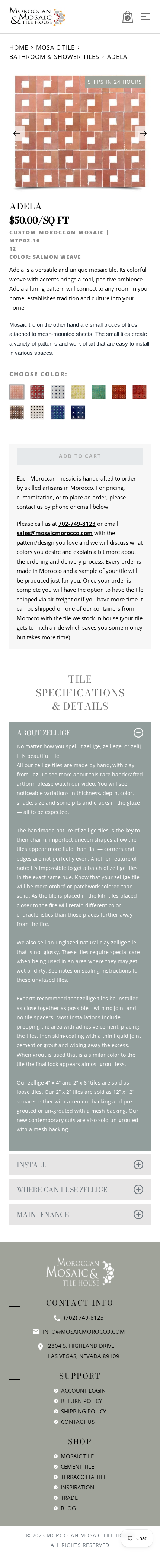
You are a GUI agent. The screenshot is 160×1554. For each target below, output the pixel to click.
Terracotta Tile (83, 1477)
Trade (69, 1497)
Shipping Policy (83, 1411)
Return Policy (81, 1401)
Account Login (83, 1390)
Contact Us (78, 1421)
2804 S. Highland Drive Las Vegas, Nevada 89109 (83, 1351)
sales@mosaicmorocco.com (55, 533)
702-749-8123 (77, 523)
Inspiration (77, 1487)
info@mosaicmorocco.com (84, 1331)
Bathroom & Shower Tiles (54, 57)
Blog (68, 1508)
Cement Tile (77, 1466)
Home (18, 47)
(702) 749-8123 (84, 1317)
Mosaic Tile (55, 47)
